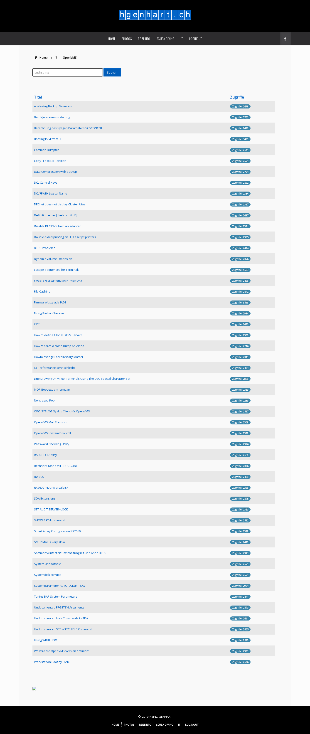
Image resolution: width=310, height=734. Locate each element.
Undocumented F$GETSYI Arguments (59, 607)
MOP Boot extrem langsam (52, 389)
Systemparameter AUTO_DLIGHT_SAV (60, 586)
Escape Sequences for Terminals (56, 270)
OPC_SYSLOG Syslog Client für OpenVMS (62, 411)
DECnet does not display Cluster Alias (59, 204)
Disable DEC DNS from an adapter (57, 226)
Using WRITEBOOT (46, 640)
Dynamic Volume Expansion (53, 259)
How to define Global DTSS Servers (58, 335)
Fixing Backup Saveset (49, 313)
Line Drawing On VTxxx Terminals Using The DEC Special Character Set (82, 379)
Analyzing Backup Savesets (53, 106)
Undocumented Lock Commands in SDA (61, 618)
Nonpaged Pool (44, 400)
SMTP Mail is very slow (49, 542)
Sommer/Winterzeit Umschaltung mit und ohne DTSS (70, 553)
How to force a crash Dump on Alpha (59, 346)
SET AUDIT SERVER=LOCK (51, 509)
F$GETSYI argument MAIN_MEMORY (58, 280)
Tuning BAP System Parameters (55, 596)
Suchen (112, 72)
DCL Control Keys (45, 182)
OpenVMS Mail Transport (51, 422)
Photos (127, 38)
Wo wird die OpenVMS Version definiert (61, 651)
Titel (38, 97)
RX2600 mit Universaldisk (51, 487)
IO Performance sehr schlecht (54, 368)
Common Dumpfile (46, 150)
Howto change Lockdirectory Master (58, 357)
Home (111, 38)
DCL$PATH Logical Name (50, 193)
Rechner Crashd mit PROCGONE (56, 466)
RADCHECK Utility (45, 455)
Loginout (195, 38)
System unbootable (47, 564)
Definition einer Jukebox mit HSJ (55, 215)
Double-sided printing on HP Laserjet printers (65, 237)
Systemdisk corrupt (47, 575)
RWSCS (39, 477)
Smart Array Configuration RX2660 (57, 531)
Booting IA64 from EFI (48, 139)
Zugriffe (237, 97)
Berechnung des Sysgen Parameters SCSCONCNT (68, 128)
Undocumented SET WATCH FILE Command (63, 629)
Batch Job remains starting (52, 117)
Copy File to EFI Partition (50, 161)
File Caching (42, 291)
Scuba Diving (166, 38)
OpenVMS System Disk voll (52, 433)
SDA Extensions (45, 498)
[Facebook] (285, 39)
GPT (37, 324)
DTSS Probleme (44, 248)
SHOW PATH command (49, 520)
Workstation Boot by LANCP (52, 662)
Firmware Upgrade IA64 (50, 302)
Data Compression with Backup (55, 172)
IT (182, 38)
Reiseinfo (144, 38)
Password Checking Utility (51, 444)
